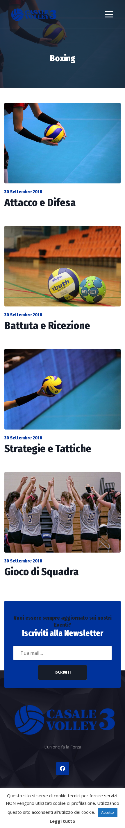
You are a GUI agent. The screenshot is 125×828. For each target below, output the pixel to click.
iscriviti (62, 672)
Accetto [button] (107, 812)
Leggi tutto (62, 821)
